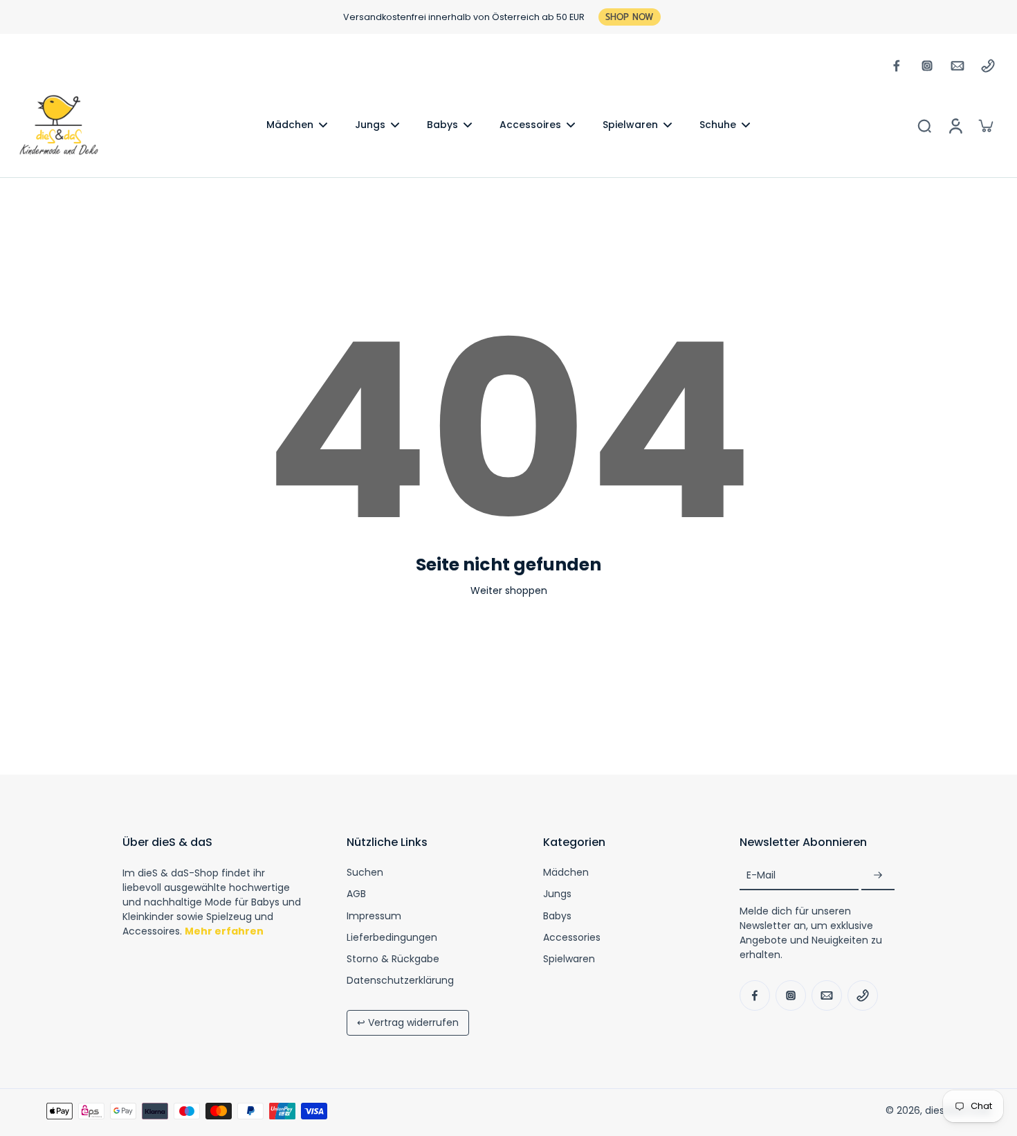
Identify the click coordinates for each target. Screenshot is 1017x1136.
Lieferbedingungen (392, 937)
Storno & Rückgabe (393, 959)
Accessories (572, 937)
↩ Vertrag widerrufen (408, 1022)
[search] (924, 125)
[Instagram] (927, 66)
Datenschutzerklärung (400, 980)
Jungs (557, 894)
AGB (356, 894)
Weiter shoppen (508, 590)
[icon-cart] (985, 125)
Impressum (374, 916)
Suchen (365, 872)
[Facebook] (896, 66)
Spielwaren (569, 959)
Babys (557, 916)
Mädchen (566, 872)
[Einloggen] (955, 125)
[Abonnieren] (878, 875)
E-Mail (761, 875)
